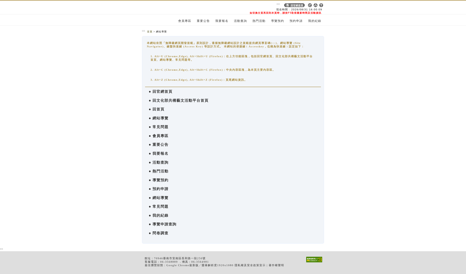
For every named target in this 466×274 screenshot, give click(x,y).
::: (278, 3)
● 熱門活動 (159, 171)
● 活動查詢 (159, 162)
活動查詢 (240, 20)
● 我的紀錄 (159, 215)
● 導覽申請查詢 (163, 224)
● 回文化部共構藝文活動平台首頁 (179, 100)
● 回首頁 (157, 109)
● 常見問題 (159, 127)
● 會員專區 (159, 136)
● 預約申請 (159, 189)
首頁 (150, 31)
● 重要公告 (159, 144)
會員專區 (184, 20)
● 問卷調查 (159, 233)
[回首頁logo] (163, 7)
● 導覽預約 (159, 180)
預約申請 (296, 20)
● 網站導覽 (159, 118)
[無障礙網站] (315, 262)
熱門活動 (259, 20)
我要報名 (221, 20)
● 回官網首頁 (161, 91)
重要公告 (203, 20)
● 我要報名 (159, 153)
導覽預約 (277, 20)
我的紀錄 (314, 20)
